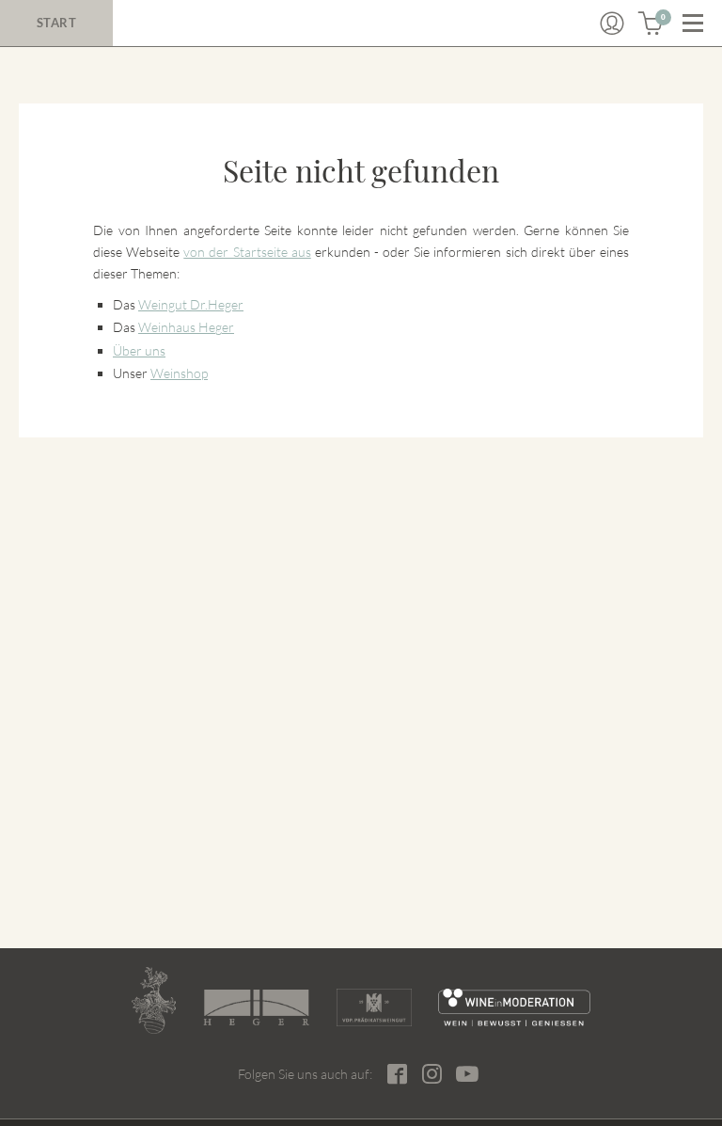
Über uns (139, 350)
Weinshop (179, 373)
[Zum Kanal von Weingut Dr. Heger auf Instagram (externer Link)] (467, 1073)
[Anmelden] (612, 23)
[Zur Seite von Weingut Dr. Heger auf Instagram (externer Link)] (432, 1074)
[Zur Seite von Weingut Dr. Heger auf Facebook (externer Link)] (397, 1074)
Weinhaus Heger (186, 327)
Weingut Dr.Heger (190, 304)
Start (57, 22)
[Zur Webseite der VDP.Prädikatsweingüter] (374, 1007)
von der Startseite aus (246, 252)
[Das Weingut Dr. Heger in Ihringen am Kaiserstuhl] (154, 1001)
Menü (693, 23)
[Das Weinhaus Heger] (256, 1007)
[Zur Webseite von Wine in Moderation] (514, 1007)
